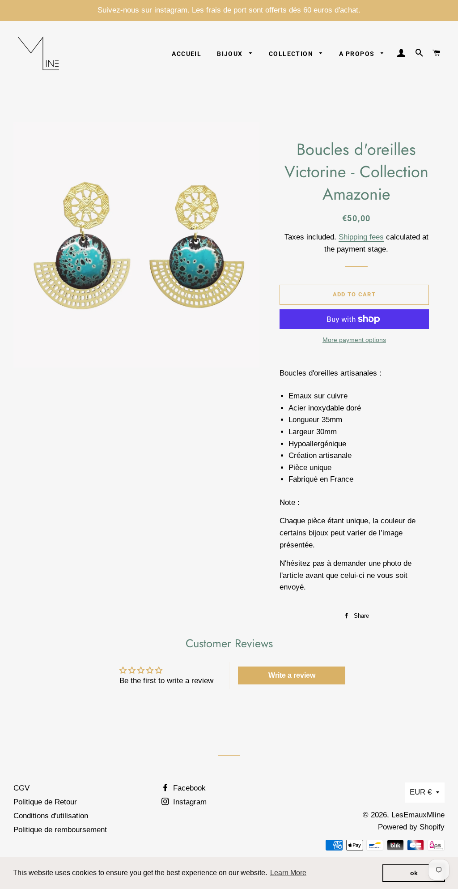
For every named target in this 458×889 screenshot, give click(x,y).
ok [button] (414, 872)
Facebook (188, 788)
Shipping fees (361, 237)
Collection (292, 53)
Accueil (186, 53)
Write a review (291, 675)
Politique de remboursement (60, 829)
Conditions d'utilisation (50, 816)
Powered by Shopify (411, 827)
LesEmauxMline (418, 815)
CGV (21, 788)
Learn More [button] (288, 872)
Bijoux (231, 53)
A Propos (358, 53)
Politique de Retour (45, 802)
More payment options (354, 339)
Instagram (189, 802)
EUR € (421, 792)
